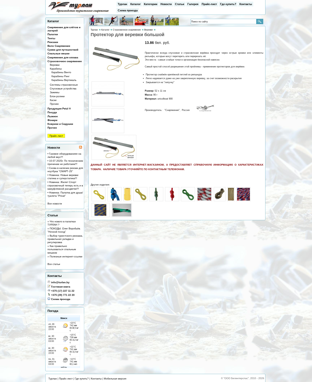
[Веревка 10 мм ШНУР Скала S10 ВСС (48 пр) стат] (140, 199)
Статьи (179, 4)
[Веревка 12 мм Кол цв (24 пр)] (243, 199)
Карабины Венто (61, 72)
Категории (150, 4)
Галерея (192, 4)
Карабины (56, 68)
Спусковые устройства (63, 88)
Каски (53, 100)
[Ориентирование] (171, 20)
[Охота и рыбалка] (156, 20)
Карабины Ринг (60, 76)
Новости (166, 4)
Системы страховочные (64, 84)
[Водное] (141, 20)
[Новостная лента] (80, 147)
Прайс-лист (209, 4)
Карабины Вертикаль (63, 80)
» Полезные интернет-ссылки (64, 256)
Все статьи (53, 264)
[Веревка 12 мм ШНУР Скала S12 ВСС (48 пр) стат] (231, 199)
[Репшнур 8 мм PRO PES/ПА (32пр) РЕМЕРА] (114, 199)
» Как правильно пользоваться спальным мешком (61, 249)
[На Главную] (79, 12)
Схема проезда (128, 10)
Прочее (54, 103)
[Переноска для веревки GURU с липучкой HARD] (121, 215)
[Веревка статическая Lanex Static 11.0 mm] (219, 199)
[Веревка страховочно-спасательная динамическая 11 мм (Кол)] (204, 199)
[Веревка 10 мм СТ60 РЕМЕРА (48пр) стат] (156, 199)
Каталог (135, 4)
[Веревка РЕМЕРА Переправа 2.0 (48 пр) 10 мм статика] (172, 199)
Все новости (54, 203)
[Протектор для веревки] (116, 76)
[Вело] (126, 20)
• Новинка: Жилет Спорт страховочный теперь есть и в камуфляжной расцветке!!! (65, 185)
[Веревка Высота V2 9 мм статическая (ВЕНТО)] (127, 199)
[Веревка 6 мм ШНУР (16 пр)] (98, 199)
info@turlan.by (60, 282)
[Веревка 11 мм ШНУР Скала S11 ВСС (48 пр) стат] (188, 199)
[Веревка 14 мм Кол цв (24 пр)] (100, 215)
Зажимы (54, 92)
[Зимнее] (96, 20)
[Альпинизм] (111, 20)
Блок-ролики (57, 96)
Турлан (122, 4)
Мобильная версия (115, 378)
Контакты (245, 4)
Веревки (55, 64)
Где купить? (228, 4)
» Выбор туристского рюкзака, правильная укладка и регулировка (65, 239)
